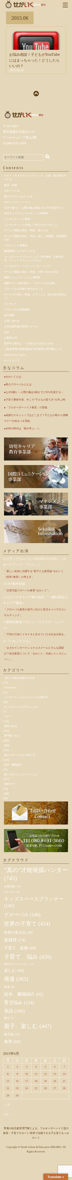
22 (7, 1088)
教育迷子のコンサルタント (19, 964)
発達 (6, 745)
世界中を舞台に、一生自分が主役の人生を (28, 343)
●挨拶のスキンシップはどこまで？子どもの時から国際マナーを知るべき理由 (36, 418)
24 (26, 1088)
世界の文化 (10, 726)
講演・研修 (10, 185)
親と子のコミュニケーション (21, 774)
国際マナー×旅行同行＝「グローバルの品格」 (30, 283)
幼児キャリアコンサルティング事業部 (26, 213)
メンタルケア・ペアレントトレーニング (27, 266)
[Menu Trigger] (65, 5)
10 (26, 1073)
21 (64, 1081)
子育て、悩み (27, 957)
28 (64, 1088)
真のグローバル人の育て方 (19, 754)
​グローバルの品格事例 (17, 309)
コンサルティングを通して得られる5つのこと (30, 224)
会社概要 (9, 315)
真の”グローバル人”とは (18, 196)
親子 (9, 1018)
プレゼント (10, 303)
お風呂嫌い (12, 886)
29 (7, 1095)
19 (45, 1081)
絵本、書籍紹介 (23, 994)
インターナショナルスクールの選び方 (26, 697)
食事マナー (10, 783)
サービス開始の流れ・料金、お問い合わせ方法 (31, 271)
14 (64, 1073)
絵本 (9, 986)
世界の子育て (27, 924)
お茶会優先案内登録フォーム (21, 326)
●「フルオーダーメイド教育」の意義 (25, 407)
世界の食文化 (18, 932)
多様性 (15, 940)
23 (17, 1088)
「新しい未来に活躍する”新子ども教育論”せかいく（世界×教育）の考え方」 (34, 574)
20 (54, 1081)
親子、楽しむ (27, 1026)
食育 (6, 793)
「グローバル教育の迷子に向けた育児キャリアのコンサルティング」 (35, 612)
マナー (8, 716)
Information (10, 687)
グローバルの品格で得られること (23, 288)
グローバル (22, 914)
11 (36, 1073)
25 (36, 1088)
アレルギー (11, 892)
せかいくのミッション (17, 201)
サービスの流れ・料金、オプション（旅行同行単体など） (35, 296)
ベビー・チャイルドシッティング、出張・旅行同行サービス (35, 177)
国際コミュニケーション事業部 (22, 277)
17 (26, 1081)
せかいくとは (12, 190)
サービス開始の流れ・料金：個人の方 (26, 230)
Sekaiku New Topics (15, 354)
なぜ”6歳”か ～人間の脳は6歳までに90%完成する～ (34, 207)
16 (17, 1081)
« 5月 (7, 1104)
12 (45, 1073)
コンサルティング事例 (17, 219)
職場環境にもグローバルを (19, 250)
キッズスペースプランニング (21, 706)
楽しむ (14, 970)
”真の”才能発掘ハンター (36, 874)
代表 (6, 332)
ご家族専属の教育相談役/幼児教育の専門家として (33, 349)
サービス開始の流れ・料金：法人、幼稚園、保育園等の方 (35, 238)
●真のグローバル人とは (18, 384)
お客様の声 (10, 337)
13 (54, 1073)
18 (36, 1081)
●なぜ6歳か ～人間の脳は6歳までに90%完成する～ (33, 392)
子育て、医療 (20, 948)
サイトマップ (12, 360)
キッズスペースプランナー (34, 902)
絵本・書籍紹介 (13, 764)
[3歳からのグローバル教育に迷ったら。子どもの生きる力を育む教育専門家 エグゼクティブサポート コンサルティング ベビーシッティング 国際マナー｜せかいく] (26, 4)
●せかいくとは (12, 376)
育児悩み (19, 1002)
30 (17, 1095)
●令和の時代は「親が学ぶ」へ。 (23, 428)
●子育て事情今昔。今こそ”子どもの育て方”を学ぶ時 (34, 399)
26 (45, 1088)
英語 (14, 1011)
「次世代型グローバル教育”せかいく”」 (27, 590)
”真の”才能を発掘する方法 (19, 677)
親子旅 (12, 1034)
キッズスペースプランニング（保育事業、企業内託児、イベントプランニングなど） (34, 258)
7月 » (7, 1114)
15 (7, 1081)
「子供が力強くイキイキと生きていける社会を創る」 (35, 634)
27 (54, 1088)
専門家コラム (12, 735)
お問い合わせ (12, 320)
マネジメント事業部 (15, 245)
